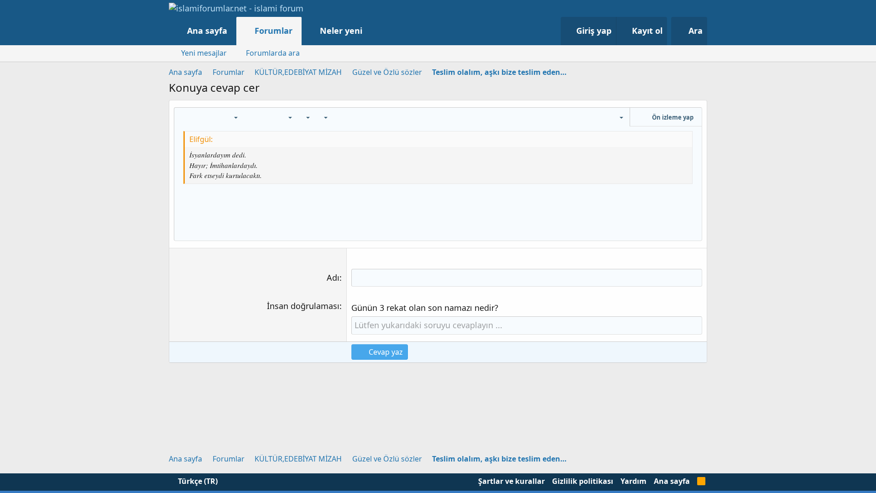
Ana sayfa (207, 30)
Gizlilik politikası (582, 481)
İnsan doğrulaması (303, 305)
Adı (333, 277)
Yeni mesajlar (204, 53)
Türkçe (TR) (197, 481)
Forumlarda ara (273, 53)
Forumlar (273, 30)
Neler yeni (341, 30)
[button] (372, 31)
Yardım (633, 481)
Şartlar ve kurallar (511, 481)
